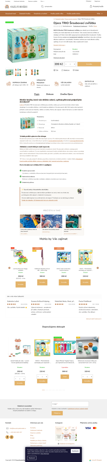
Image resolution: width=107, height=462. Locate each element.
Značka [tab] (66, 94)
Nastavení (32, 458)
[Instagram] (12, 437)
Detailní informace (59, 45)
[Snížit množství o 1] (66, 64)
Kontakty (7, 1)
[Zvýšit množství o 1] (74, 64)
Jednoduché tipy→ (46, 231)
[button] (21, 281)
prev (6, 362)
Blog (31, 435)
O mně (32, 438)
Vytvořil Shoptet (97, 460)
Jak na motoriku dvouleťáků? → (71, 233)
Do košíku (89, 64)
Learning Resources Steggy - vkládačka (20, 269)
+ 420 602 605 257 (16, 432)
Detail (65, 377)
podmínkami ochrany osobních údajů (78, 409)
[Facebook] (7, 437)
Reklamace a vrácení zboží (38, 443)
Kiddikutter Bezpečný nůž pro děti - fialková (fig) (42, 269)
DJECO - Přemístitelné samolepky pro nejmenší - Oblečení (85, 270)
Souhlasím (75, 451)
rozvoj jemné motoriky (55, 141)
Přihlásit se (57, 413)
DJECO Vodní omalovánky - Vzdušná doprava (64, 269)
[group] (21, 267)
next (100, 362)
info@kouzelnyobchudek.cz (18, 428)
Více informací (44, 454)
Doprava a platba (32, 1)
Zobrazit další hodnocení (93, 319)
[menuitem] (11, 13)
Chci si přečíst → (24, 233)
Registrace (97, 1)
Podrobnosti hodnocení (80, 26)
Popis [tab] (36, 94)
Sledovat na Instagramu (67, 444)
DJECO (22, 105)
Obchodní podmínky (36, 446)
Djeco (95, 26)
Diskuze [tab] (50, 94)
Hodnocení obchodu (19, 1)
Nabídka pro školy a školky (38, 440)
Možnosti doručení (59, 58)
